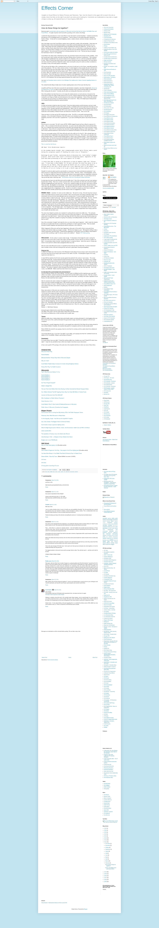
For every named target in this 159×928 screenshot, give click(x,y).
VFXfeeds (106, 716)
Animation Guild (107, 558)
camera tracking (106, 521)
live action (109, 528)
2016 (105, 832)
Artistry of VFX (107, 30)
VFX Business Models (109, 102)
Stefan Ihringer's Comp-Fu (110, 666)
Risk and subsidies (107, 368)
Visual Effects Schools (109, 128)
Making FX (106, 621)
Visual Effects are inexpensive (110, 116)
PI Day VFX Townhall (108, 308)
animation (105, 518)
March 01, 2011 (55, 480)
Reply (46, 487)
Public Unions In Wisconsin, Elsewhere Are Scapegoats (54, 407)
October (107, 847)
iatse (46, 471)
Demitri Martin (107, 783)
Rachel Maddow (45, 354)
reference (115, 532)
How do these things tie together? (110, 865)
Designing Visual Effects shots (111, 42)
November (107, 845)
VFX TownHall (107, 415)
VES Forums (107, 674)
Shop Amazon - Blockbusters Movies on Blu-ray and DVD (54, 902)
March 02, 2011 (55, 561)
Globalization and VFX (109, 241)
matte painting (115, 528)
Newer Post (44, 657)
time (112, 538)
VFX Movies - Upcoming (109, 691)
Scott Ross (106, 407)
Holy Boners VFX (108, 596)
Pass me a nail (107, 259)
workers (76, 471)
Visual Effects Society (109, 717)
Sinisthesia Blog (107, 657)
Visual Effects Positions (109, 124)
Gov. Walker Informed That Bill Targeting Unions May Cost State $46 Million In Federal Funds (63, 392)
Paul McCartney (107, 808)
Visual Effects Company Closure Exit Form (109, 512)
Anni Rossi (106, 794)
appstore (109, 518)
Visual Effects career (108, 118)
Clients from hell (107, 764)
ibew (48, 471)
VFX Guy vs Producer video (110, 775)
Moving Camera (107, 61)
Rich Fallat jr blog (108, 650)
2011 (105, 841)
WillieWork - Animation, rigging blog (109, 721)
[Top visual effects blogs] (110, 821)
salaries (104, 535)
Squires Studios (107, 425)
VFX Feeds (106, 678)
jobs (117, 526)
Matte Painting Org (108, 623)
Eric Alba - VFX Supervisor (110, 590)
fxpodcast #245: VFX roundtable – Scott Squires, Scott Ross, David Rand (110, 482)
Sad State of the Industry (109, 316)
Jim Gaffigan (107, 785)
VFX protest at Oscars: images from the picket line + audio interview (110, 486)
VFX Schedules (107, 111)
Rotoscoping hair (108, 79)
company (116, 522)
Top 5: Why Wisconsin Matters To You (50, 372)
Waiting (105, 287)
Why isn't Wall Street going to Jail (49, 445)
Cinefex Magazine (108, 577)
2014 (105, 836)
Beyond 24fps (107, 32)
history (109, 526)
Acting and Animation (108, 29)
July (106, 853)
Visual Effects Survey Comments (108, 134)
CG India (106, 572)
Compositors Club (108, 579)
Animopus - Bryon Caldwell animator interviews (110, 564)
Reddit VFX (106, 648)
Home (69, 657)
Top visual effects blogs (110, 822)
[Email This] (63, 470)
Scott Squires (48, 589)
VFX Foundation (107, 681)
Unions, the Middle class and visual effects (110, 868)
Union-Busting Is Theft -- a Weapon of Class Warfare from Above (56, 437)
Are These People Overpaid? (48, 382)
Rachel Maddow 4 (45, 379)
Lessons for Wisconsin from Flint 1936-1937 (52, 395)
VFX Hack (106, 683)
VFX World (106, 710)
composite (105, 523)
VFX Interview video (108, 777)
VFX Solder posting (85, 233)
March (106, 861)
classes (116, 521)
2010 (105, 871)
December (107, 843)
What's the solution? (108, 314)
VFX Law (106, 410)
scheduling (109, 535)
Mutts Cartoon (107, 787)
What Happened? (108, 285)
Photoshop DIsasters (108, 767)
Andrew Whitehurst (108, 556)
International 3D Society (109, 606)
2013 (105, 838)
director (116, 524)
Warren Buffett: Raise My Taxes (49, 456)
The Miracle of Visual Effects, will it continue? (110, 304)
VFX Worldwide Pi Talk (109, 310)
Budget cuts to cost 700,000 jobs (49, 440)
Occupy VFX (106, 376)
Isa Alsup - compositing (109, 608)
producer (105, 532)
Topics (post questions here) (110, 92)
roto (103, 533)
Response (106, 230)
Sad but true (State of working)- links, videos (109, 85)
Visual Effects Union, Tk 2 (109, 283)
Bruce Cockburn (107, 798)
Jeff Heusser (107, 402)
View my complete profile (108, 188)
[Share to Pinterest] (69, 470)
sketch (107, 536)
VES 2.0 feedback (108, 266)
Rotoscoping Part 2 (108, 82)
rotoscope (108, 533)
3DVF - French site (108, 555)
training (104, 540)
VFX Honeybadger (108, 684)
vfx (64, 471)
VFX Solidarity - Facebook (110, 381)
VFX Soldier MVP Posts (109, 703)
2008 (105, 875)
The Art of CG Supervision (110, 671)
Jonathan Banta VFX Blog (110, 613)
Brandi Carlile (107, 796)
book (107, 519)
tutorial (107, 540)
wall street (68, 471)
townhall (116, 538)
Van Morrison (107, 815)
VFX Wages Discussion (109, 114)
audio (116, 518)
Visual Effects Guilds (108, 119)
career (112, 521)
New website (107, 509)
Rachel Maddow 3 (45, 378)
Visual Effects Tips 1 (108, 136)
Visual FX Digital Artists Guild (110, 719)
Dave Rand (106, 400)
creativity (109, 523)
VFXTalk (106, 714)
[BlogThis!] (64, 470)
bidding (104, 519)
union (59, 471)
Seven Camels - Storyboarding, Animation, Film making (110, 655)
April (106, 859)
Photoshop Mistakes (108, 769)
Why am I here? (45, 360)
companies (109, 522)
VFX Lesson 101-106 (108, 107)
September (108, 849)
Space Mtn (106, 810)
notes (104, 529)
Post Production (107, 72)
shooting (116, 535)
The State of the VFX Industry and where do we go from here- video (110, 475)
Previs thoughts (107, 73)
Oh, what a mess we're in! (109, 300)
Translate (114, 207)
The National (107, 813)
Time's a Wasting (108, 90)
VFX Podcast (107, 698)
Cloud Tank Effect (108, 37)
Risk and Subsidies (108, 302)
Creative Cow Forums (109, 583)
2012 (105, 839)
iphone (114, 526)
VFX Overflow (107, 695)
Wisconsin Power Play (46, 351)
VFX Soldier (106, 412)
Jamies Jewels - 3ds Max (109, 609)
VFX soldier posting (108, 237)
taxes (56, 471)
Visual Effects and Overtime (110, 506)
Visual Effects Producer (109, 126)
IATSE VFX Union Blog (109, 603)
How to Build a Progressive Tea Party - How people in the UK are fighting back (60, 450)
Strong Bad (106, 788)
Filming (105, 46)
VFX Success (107, 413)
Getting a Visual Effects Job (110, 47)
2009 (105, 873)
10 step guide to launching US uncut (50, 465)
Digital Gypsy (107, 587)
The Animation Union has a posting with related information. (76, 177)
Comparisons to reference (110, 39)
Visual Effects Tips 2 (108, 137)
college (104, 522)
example (110, 525)
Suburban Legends (108, 811)
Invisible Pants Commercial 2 (110, 58)
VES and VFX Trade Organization (108, 278)
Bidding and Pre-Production (110, 34)
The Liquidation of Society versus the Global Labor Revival (55, 433)
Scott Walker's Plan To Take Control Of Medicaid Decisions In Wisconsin (58, 404)
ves (115, 540)
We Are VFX (106, 394)
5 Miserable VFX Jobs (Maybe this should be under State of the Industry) (110, 752)
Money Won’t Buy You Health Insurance (51, 367)
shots (104, 536)
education (105, 525)
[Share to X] (66, 470)
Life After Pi (105, 342)
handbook (105, 526)
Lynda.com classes (108, 618)
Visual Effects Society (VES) (110, 130)
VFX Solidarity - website (109, 383)
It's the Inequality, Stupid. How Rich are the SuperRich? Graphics (57, 418)
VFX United (106, 417)
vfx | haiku (106, 725)
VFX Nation (106, 693)
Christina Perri (107, 801)
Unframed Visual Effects (109, 673)
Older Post (95, 657)
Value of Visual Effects (109, 93)
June (106, 855)
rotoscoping (115, 533)
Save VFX (106, 405)
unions (62, 471)
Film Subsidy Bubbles (107, 370)
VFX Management (108, 109)
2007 (105, 877)
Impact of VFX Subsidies (109, 318)
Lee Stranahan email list (109, 616)
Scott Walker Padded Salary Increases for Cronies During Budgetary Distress (60, 363)
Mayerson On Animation (109, 625)
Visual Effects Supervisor (109, 131)
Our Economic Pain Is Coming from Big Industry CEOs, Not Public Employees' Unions (62, 412)
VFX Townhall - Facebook (109, 386)
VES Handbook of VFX (109, 95)
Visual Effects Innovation (109, 123)
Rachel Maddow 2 (45, 376)
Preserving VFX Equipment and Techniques (110, 504)
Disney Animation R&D (109, 588)
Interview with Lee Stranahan (110, 217)
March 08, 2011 (57, 589)
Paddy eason (48, 561)
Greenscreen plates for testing (110, 52)
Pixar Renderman (108, 639)
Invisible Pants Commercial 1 (110, 56)
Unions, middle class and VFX (110, 245)
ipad (111, 526)
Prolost (105, 646)
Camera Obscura (108, 799)
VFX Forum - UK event (109, 377)
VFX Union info (107, 391)
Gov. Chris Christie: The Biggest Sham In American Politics (55, 421)
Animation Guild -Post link (110, 232)
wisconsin (72, 471)
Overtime (106, 254)
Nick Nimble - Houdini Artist (110, 634)
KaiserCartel (107, 803)
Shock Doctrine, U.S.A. (47, 401)
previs (116, 531)
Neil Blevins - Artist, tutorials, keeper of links (110, 632)
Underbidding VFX (108, 321)
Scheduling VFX (107, 87)
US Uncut (43, 459)
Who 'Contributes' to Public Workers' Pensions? (52, 398)
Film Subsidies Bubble (109, 319)
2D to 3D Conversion (108, 27)
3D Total (106, 550)
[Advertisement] (69, 644)
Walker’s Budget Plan (46, 385)
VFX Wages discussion (109, 267)
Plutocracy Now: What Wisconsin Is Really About (53, 415)
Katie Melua (106, 806)
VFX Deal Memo (107, 104)
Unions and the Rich (46, 430)
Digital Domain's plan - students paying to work (109, 281)
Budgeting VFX (107, 35)
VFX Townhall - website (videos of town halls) (109, 388)
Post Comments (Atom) (53, 659)
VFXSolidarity (107, 419)
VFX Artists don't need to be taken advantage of (110, 100)
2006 (105, 879)
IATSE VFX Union (108, 601)
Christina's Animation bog (109, 575)
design (112, 523)
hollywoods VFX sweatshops (110, 235)
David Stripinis (107, 585)
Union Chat (106, 256)
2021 (105, 830)
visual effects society (108, 543)
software (110, 536)
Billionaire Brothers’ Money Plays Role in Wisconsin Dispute (55, 357)
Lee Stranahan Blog (108, 615)
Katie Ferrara (107, 804)
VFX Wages (106, 113)
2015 (105, 834)
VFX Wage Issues (108, 218)
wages (112, 544)
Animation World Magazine (110, 560)
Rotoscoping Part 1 (108, 80)
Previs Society (107, 645)
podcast (111, 531)
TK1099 (47, 504)
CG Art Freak (107, 570)
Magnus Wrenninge (108, 620)
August (107, 851)
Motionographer (107, 629)
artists (113, 518)
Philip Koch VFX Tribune (109, 637)
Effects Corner (57, 8)
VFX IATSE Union (108, 379)
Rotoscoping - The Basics (109, 77)
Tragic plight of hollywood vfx (110, 239)
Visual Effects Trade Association (108, 289)
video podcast (114, 541)
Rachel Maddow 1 (45, 375)
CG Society (106, 574)
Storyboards (106, 88)
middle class (52, 471)
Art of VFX (106, 566)
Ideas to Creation (108, 604)
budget (111, 519)
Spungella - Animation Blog (110, 665)
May (106, 857)
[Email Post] (60, 469)
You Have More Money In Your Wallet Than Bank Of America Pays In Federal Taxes (61, 453)
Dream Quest (107, 44)
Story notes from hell (108, 771)
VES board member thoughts (110, 306)
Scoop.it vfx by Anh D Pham (110, 651)
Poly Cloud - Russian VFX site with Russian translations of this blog (110, 642)
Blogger (85, 909)
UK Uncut (43, 462)
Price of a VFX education (109, 75)
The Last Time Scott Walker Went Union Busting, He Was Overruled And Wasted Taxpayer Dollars (65, 389)
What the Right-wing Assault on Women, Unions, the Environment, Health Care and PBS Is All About (65, 427)
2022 (105, 828)
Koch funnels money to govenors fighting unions (53, 424)
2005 (105, 881)
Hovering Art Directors (109, 766)
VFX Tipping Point (108, 384)
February (107, 863)
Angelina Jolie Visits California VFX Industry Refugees (109, 756)
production (110, 532)
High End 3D (107, 595)
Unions (105, 229)
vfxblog (105, 727)
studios (104, 538)
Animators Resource (108, 561)
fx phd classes (107, 723)
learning (105, 528)
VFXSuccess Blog (108, 712)
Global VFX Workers (108, 250)
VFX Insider (106, 686)
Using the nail (107, 261)
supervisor (109, 538)
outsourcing (110, 529)
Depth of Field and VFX (109, 41)
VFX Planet (106, 696)
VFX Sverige (107, 704)
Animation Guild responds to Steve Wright (54, 594)
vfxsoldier (106, 392)
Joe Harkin (106, 611)
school (112, 535)
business (115, 519)
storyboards (115, 536)
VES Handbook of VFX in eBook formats (109, 98)
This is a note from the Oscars (48, 144)
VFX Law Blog (107, 690)
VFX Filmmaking (107, 679)
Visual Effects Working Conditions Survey (109, 140)
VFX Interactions (107, 106)
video (108, 541)
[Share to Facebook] (67, 470)
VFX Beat (106, 676)
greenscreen (115, 525)
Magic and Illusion (108, 60)
